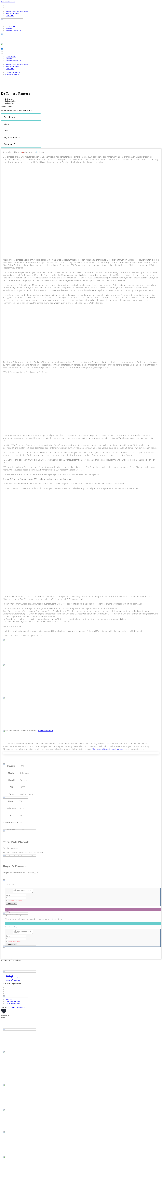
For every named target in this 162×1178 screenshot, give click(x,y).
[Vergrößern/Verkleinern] (2, 1015)
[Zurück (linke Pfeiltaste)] (2, 1017)
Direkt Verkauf (11, 26)
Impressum (9, 976)
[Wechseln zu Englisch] (6, 6)
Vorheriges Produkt (13, 72)
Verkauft (9, 28)
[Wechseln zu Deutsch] (6, 8)
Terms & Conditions (13, 980)
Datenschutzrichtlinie (13, 978)
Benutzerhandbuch (12, 13)
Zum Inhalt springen (8, 2)
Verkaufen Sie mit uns (13, 30)
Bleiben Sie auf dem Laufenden (17, 11)
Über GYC (10, 16)
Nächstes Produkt (11, 74)
